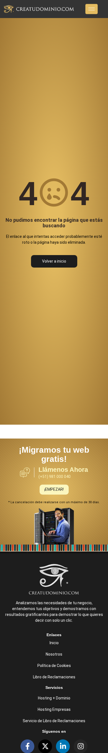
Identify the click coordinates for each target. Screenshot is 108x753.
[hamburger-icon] (91, 9)
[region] (54, 707)
